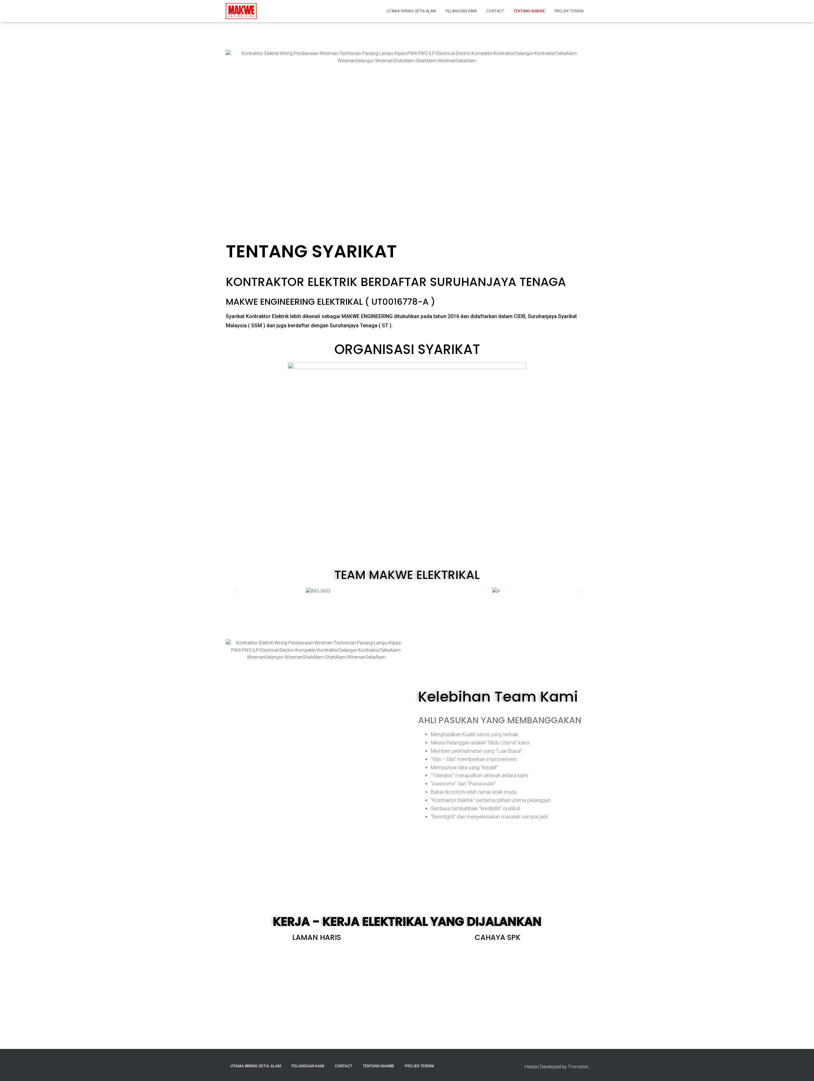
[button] (235, 591)
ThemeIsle (578, 1066)
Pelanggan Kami (461, 11)
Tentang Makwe (529, 11)
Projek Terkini (569, 11)
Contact (495, 11)
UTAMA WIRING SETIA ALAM (411, 11)
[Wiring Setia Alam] (241, 11)
